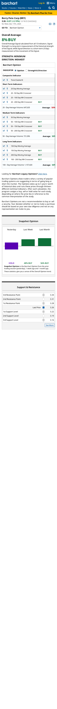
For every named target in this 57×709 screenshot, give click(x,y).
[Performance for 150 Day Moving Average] (7, 150)
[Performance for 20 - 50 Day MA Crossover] (7, 93)
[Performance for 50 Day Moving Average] (7, 117)
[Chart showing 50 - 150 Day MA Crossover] (4, 126)
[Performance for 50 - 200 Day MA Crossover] (7, 131)
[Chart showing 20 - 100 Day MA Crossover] (4, 97)
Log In (42, 3)
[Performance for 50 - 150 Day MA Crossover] (7, 126)
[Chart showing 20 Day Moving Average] (4, 88)
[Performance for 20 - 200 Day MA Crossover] (7, 102)
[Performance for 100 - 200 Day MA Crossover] (7, 159)
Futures (12, 8)
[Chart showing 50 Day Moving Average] (4, 117)
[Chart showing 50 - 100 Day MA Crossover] (4, 122)
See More (50, 325)
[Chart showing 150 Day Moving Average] (4, 150)
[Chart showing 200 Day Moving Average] (4, 155)
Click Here (42, 174)
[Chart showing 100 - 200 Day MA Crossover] (4, 159)
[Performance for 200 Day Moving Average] (7, 155)
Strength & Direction (37, 70)
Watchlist (22, 8)
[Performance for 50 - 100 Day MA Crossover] (7, 122)
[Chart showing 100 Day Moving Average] (4, 146)
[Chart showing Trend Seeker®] (4, 80)
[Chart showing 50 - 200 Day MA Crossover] (4, 131)
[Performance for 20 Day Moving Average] (7, 88)
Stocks (4, 8)
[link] (49, 24)
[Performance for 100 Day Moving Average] (7, 146)
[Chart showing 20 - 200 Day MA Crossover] (4, 102)
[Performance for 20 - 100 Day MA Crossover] (7, 97)
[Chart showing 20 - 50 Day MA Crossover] (4, 93)
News (30, 8)
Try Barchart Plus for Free (39, 12)
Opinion (20, 70)
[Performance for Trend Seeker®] (7, 80)
